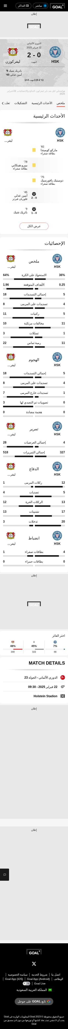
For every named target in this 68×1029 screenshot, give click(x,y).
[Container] (55, 55)
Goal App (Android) (38, 978)
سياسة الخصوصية (18, 974)
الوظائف (58, 978)
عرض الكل (34, 226)
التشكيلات (20, 103)
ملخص (61, 103)
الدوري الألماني (34, 43)
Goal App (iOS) (14, 978)
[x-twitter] (34, 964)
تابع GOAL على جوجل (32, 1001)
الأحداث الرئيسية (42, 103)
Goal (32, 1016)
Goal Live (40, 983)
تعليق (6, 103)
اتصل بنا (55, 974)
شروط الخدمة (39, 974)
